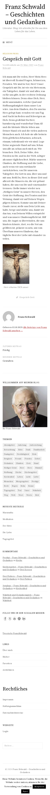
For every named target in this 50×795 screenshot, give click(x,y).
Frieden (28, 458)
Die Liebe (7, 532)
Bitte (20, 449)
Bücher (6, 657)
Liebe (36, 477)
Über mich (8, 650)
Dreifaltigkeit (23, 454)
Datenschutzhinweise (13, 713)
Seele (6, 486)
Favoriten (7, 663)
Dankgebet (9, 454)
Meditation (8, 519)
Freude (18, 458)
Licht (28, 477)
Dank (28, 449)
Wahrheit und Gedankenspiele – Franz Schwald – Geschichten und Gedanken (21, 596)
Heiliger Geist (10, 468)
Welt (13, 495)
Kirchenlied (9, 477)
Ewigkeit (8, 458)
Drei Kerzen (26, 569)
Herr (22, 468)
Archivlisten (8, 670)
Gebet (37, 458)
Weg (6, 495)
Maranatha (8, 512)
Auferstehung (36, 445)
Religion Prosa (11, 53)
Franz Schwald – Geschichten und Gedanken (25, 14)
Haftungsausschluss (12, 706)
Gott (28, 463)
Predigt (35, 481)
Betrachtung (9, 449)
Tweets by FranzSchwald (15, 633)
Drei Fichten (26, 579)
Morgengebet (22, 481)
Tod (19, 490)
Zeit (37, 495)
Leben (20, 477)
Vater (27, 490)
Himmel (38, 468)
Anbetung (22, 445)
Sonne (31, 486)
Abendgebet (9, 445)
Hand (36, 463)
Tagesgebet (9, 490)
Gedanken (8, 463)
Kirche (18, 472)
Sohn (23, 486)
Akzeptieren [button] (39, 786)
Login (5, 731)
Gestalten (8, 360)
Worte (29, 495)
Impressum (8, 699)
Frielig (6, 350)
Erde (34, 454)
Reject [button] (25, 791)
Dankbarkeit (39, 449)
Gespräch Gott (27, 297)
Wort (21, 495)
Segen (14, 486)
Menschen (8, 481)
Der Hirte (7, 526)
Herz (29, 468)
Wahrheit (37, 490)
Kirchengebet (31, 472)
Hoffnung (8, 472)
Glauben (19, 463)
